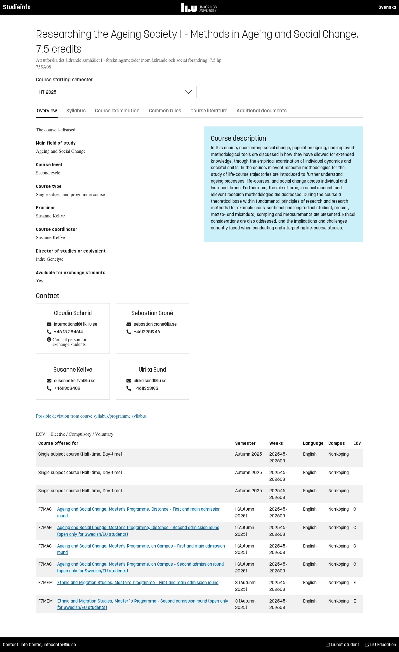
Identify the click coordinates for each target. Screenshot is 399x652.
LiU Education (382, 644)
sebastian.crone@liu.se (155, 324)
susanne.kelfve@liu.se (75, 380)
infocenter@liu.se (60, 644)
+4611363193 (146, 388)
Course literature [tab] (208, 110)
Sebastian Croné (152, 313)
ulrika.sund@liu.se (150, 380)
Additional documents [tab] (262, 110)
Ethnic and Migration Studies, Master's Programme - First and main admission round (137, 582)
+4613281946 (147, 332)
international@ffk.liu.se (75, 324)
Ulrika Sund (152, 369)
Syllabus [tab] (76, 110)
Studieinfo (17, 7)
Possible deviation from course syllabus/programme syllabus (91, 416)
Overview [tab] (47, 110)
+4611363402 (67, 388)
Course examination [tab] (117, 110)
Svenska (387, 7)
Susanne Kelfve (72, 369)
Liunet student (344, 644)
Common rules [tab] (165, 110)
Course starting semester (64, 79)
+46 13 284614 (68, 332)
